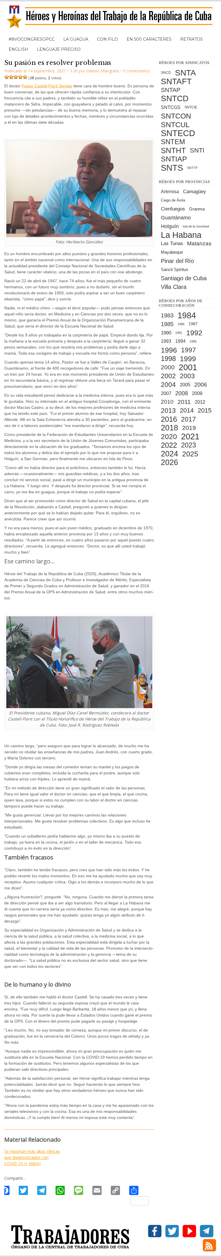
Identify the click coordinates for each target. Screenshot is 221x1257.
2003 (187, 376)
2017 (188, 419)
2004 (168, 384)
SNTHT (173, 150)
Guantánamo (176, 217)
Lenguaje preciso (59, 49)
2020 (169, 436)
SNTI (197, 150)
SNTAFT (176, 81)
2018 (169, 428)
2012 (200, 402)
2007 (166, 393)
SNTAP (170, 89)
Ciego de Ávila (173, 200)
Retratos (191, 39)
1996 (169, 350)
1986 (181, 324)
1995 (193, 341)
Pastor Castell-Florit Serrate (47, 86)
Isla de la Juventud (196, 226)
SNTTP (192, 168)
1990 (166, 333)
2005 (185, 384)
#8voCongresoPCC (32, 39)
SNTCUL (175, 125)
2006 (200, 384)
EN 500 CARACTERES (149, 39)
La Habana (181, 235)
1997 (188, 350)
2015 (205, 410)
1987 (193, 324)
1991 (178, 332)
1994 (180, 341)
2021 (190, 436)
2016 (169, 419)
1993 (166, 341)
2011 (184, 401)
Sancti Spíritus (174, 269)
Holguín (170, 226)
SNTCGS (170, 107)
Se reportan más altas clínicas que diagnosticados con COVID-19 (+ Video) (32, 1157)
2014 (187, 410)
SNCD (166, 73)
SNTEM (173, 142)
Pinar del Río (177, 261)
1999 (188, 359)
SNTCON (176, 116)
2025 (190, 454)
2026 (169, 462)
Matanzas (199, 243)
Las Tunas (172, 243)
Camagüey (194, 191)
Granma (197, 209)
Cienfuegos (173, 209)
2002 (168, 376)
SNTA (185, 72)
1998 (168, 358)
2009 (197, 393)
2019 (189, 427)
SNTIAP (174, 159)
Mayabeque (172, 252)
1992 (194, 333)
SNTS (172, 167)
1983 (167, 315)
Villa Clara (173, 287)
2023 (188, 445)
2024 (169, 453)
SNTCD (174, 98)
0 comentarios (136, 71)
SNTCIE (190, 107)
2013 (168, 410)
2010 (167, 402)
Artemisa (170, 191)
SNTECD (178, 133)
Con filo (107, 39)
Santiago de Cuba (184, 278)
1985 (167, 324)
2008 (181, 393)
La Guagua (75, 39)
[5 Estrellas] (25, 77)
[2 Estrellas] (11, 77)
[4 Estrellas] (20, 77)
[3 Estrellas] (16, 77)
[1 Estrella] (6, 77)
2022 (169, 445)
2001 (188, 367)
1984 (187, 315)
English (18, 49)
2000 (168, 367)
